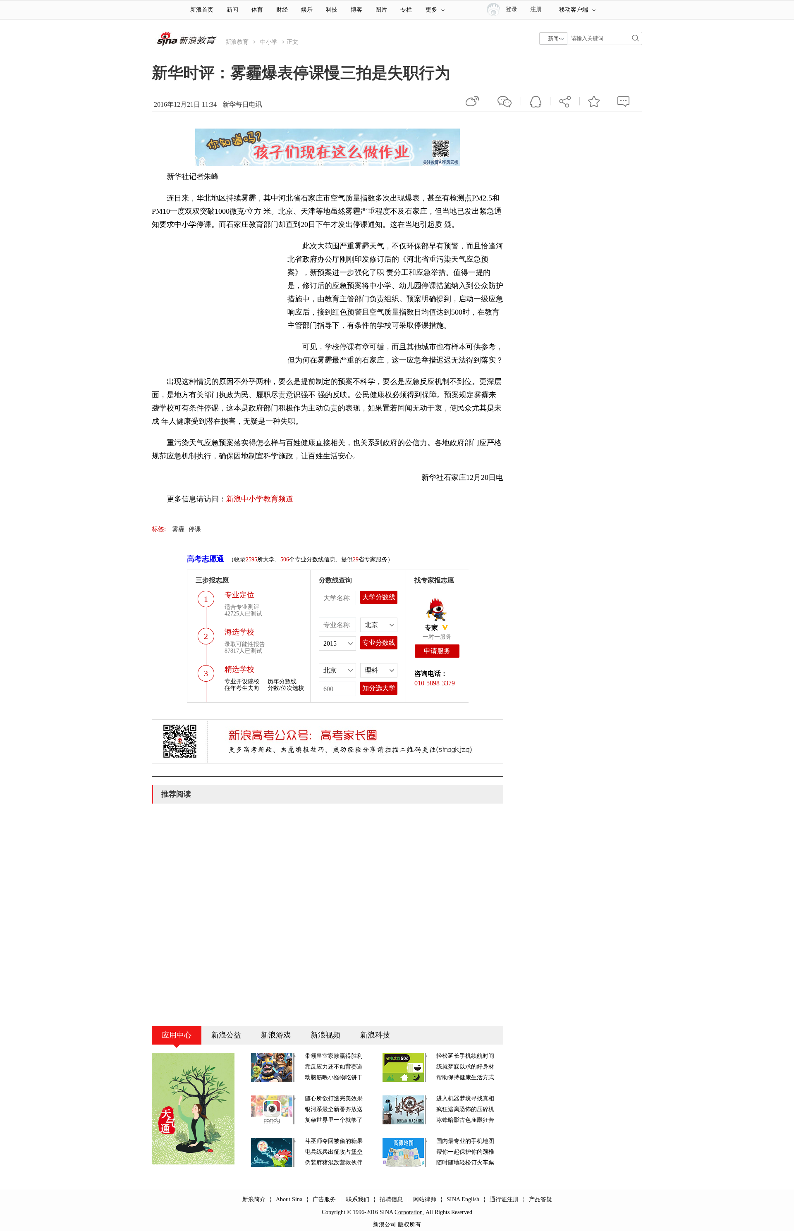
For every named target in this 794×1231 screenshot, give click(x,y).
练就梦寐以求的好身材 (465, 1067)
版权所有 (409, 1224)
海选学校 (239, 632)
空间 (535, 101)
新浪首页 (201, 10)
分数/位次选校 (286, 688)
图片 (381, 10)
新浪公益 (226, 1035)
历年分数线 (282, 681)
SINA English (463, 1199)
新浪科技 (375, 1035)
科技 (331, 10)
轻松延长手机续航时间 (465, 1056)
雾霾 (178, 529)
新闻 (232, 10)
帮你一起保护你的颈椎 (465, 1152)
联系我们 (357, 1199)
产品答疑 (540, 1199)
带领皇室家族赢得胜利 (334, 1056)
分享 (565, 101)
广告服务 (324, 1199)
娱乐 (307, 10)
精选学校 (239, 669)
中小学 (268, 42)
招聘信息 (391, 1199)
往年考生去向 (242, 688)
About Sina (289, 1199)
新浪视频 (325, 1035)
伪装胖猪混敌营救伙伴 (334, 1162)
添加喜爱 (594, 101)
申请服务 (437, 650)
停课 (195, 529)
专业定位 (239, 595)
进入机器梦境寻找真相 (465, 1098)
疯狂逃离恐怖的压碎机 (465, 1109)
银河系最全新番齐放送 (334, 1109)
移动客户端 (573, 10)
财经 (282, 10)
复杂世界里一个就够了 (334, 1120)
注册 (536, 9)
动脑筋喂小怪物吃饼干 (334, 1077)
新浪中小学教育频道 (259, 499)
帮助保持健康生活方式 (465, 1077)
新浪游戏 (276, 1035)
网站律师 (424, 1199)
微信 (504, 101)
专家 (431, 627)
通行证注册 (504, 1199)
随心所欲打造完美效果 (334, 1098)
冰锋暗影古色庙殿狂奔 (465, 1120)
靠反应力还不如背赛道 (334, 1067)
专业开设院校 (242, 681)
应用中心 (176, 1035)
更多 (431, 10)
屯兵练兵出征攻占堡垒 (334, 1152)
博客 (356, 10)
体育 (257, 10)
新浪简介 (253, 1199)
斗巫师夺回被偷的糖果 (334, 1141)
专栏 (406, 10)
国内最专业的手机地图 (465, 1141)
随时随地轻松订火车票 (465, 1162)
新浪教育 (237, 42)
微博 (473, 101)
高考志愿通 (205, 559)
